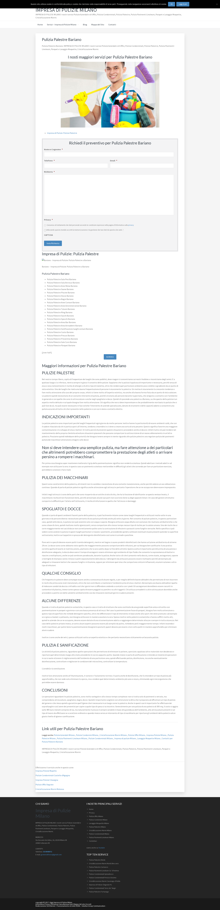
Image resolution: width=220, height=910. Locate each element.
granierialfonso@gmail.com (51, 854)
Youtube (102, 848)
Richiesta (49, 171)
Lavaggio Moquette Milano (149, 738)
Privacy (48, 219)
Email (113, 160)
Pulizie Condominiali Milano (100, 738)
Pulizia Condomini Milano (98, 820)
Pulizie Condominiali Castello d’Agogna (53, 775)
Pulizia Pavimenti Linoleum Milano (72, 738)
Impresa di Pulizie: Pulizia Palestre (62, 133)
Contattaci (93, 841)
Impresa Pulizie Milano (156, 735)
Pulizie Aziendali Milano (64, 735)
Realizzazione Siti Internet (45, 906)
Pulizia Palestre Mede (97, 860)
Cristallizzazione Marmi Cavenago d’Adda (104, 881)
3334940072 (47, 852)
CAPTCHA (48, 235)
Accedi (88, 904)
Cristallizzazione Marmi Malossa (50, 789)
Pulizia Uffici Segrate (44, 784)
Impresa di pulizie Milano (125, 738)
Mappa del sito (79, 904)
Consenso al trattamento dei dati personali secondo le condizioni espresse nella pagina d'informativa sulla (90, 225)
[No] (217, 4)
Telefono (49, 160)
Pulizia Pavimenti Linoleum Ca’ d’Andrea (104, 870)
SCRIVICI (110, 357)
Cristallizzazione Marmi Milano (113, 735)
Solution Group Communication (93, 906)
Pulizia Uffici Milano (137, 735)
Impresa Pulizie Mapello (46, 771)
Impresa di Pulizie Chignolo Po (100, 885)
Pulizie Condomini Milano (87, 735)
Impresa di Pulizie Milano (66, 10)
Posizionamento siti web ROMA (68, 906)
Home (91, 809)
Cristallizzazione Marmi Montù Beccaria (104, 863)
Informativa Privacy (43, 904)
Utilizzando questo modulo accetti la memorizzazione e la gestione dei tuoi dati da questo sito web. (84, 230)
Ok (172, 4)
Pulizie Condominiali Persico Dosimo (102, 877)
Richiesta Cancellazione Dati (62, 904)
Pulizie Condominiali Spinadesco (101, 874)
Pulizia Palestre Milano (97, 827)
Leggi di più (183, 4)
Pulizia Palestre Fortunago (99, 892)
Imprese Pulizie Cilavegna (47, 780)
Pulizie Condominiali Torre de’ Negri (102, 888)
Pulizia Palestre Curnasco (98, 867)
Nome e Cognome (53, 149)
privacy (131, 225)
